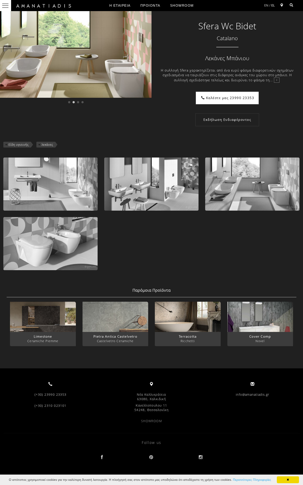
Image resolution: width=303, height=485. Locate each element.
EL (273, 5)
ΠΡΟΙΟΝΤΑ (150, 5)
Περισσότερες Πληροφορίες (252, 479)
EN (266, 5)
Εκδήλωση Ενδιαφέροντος (227, 119)
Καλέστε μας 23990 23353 (229, 98)
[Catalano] (50, 184)
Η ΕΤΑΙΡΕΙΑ (120, 5)
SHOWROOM (182, 5)
